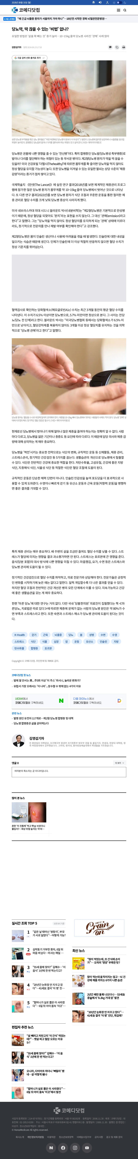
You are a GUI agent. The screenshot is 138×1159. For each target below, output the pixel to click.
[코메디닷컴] (63, 1148)
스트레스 (19, 641)
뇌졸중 (58, 635)
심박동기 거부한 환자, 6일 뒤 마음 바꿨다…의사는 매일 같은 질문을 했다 (48, 951)
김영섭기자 (36, 738)
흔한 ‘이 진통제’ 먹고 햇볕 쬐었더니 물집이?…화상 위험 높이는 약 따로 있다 (28, 827)
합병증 (34, 648)
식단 (33, 641)
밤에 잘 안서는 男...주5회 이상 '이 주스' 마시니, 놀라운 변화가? (47, 680)
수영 (114, 635)
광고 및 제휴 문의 (114, 1137)
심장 (56, 641)
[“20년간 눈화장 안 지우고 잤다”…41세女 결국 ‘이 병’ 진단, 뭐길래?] (78, 1016)
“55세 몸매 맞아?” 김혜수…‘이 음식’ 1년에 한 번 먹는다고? (49, 968)
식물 (44, 641)
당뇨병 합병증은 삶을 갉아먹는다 (31, 723)
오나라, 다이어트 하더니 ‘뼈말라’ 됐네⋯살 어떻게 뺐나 (45, 1072)
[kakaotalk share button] (110, 47)
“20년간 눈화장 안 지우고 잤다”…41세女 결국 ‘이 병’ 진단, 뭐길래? (49, 986)
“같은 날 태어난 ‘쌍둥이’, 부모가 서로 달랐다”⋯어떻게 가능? (49, 933)
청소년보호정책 (66, 1137)
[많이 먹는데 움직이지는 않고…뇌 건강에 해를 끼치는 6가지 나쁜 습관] (78, 981)
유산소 (89, 641)
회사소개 (20, 1137)
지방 (116, 641)
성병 (91, 635)
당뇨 (70, 635)
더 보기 (118, 762)
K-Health (19, 635)
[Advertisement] (69, 519)
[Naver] (51, 1148)
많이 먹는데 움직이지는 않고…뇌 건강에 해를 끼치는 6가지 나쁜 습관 (106, 978)
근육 (45, 635)
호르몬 (48, 648)
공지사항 (99, 1137)
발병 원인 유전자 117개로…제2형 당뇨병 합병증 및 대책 (43, 718)
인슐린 (103, 641)
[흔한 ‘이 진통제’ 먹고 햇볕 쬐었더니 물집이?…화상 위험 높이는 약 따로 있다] (29, 812)
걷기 (34, 635)
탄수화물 (19, 648)
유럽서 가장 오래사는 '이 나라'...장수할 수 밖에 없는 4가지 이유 (47, 686)
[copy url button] (117, 47)
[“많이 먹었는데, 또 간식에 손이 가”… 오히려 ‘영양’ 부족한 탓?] (78, 963)
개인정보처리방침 (35, 1137)
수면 (103, 635)
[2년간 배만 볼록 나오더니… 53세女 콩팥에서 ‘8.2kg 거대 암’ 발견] (78, 999)
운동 (76, 641)
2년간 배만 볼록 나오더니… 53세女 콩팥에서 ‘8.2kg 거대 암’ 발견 (106, 996)
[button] (95, 2)
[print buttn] (124, 47)
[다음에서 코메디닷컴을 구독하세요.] (98, 701)
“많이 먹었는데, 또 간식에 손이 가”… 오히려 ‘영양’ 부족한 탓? (103, 960)
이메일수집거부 (84, 1137)
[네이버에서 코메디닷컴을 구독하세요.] (40, 701)
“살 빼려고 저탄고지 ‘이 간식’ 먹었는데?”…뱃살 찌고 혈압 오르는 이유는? (46, 1039)
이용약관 (51, 1137)
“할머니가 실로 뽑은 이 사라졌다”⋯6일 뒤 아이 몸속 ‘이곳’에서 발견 (49, 1004)
